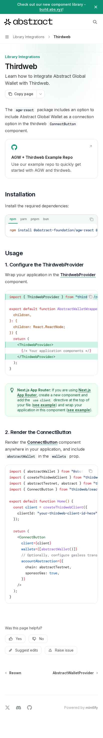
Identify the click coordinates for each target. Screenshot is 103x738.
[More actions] (40, 94)
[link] (51, 158)
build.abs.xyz (51, 9)
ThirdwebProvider (78, 274)
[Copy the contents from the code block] (91, 219)
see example (44, 405)
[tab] (13, 219)
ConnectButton (42, 442)
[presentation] (51, 230)
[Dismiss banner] (95, 7)
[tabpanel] (51, 230)
